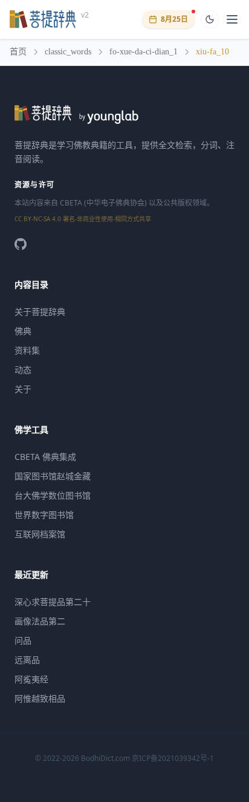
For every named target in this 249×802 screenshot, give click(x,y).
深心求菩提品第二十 (53, 601)
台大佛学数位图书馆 (53, 495)
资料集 (27, 350)
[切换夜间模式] (210, 19)
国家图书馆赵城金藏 (53, 476)
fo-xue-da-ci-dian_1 (143, 51)
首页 (18, 51)
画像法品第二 (40, 621)
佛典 (23, 331)
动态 (23, 369)
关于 (23, 389)
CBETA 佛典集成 (45, 456)
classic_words (68, 51)
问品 (23, 640)
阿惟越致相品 (40, 698)
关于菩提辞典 (40, 311)
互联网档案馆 (40, 534)
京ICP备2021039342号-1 (173, 758)
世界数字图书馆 (44, 514)
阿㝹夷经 (31, 679)
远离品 (27, 659)
